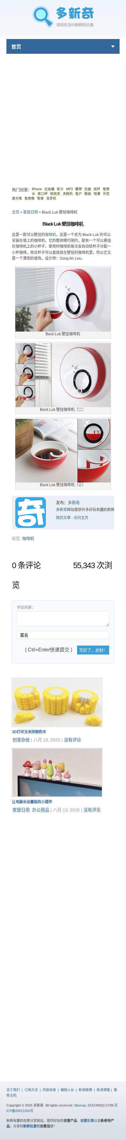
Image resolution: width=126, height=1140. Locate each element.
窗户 (78, 193)
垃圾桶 (49, 189)
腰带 (78, 189)
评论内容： (26, 607)
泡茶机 (51, 198)
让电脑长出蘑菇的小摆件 (32, 802)
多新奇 (74, 502)
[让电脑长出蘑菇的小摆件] (57, 795)
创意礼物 (87, 1120)
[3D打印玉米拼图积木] (57, 725)
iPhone (37, 189)
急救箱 (29, 198)
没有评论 (72, 739)
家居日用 (30, 212)
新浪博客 (103, 1090)
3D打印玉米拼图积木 (29, 732)
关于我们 (13, 1090)
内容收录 (49, 1090)
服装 (87, 193)
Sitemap (80, 1105)
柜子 (60, 189)
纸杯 (97, 189)
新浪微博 (85, 1090)
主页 (15, 212)
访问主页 (81, 518)
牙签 (106, 193)
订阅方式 (31, 1090)
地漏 (97, 193)
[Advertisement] (63, 117)
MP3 (69, 189)
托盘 (87, 189)
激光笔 (17, 198)
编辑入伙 (67, 1090)
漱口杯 (43, 193)
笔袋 (40, 198)
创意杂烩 (21, 739)
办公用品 (40, 810)
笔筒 (106, 189)
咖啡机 (50, 235)
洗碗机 (68, 193)
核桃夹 (55, 193)
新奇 (63, 510)
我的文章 (63, 518)
